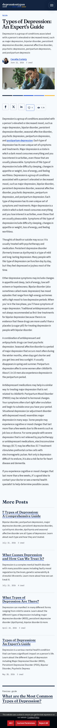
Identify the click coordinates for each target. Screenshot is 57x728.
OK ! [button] (11, 723)
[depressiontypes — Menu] (51, 5)
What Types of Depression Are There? (20, 599)
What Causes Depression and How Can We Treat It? (23, 557)
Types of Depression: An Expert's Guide (19, 642)
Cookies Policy (33, 717)
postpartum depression (20, 140)
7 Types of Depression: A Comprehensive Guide (21, 514)
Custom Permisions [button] (26, 723)
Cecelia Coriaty (19, 59)
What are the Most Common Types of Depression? (27, 698)
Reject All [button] (43, 723)
